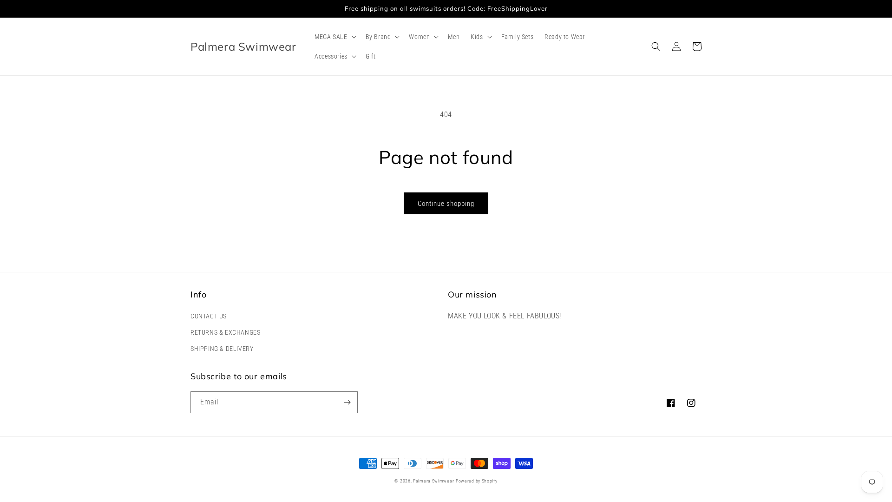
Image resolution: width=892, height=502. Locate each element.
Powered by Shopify (477, 480)
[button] (334, 36)
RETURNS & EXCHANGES (225, 332)
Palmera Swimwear (433, 480)
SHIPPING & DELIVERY (221, 348)
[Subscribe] (347, 402)
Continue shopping (446, 203)
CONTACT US (208, 316)
